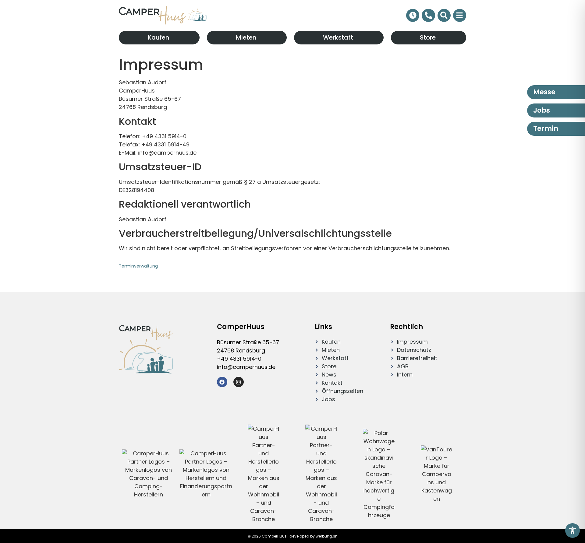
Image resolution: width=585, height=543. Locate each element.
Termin (545, 128)
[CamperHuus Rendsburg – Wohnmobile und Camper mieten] (163, 15)
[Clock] (412, 15)
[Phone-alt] (428, 15)
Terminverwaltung (138, 266)
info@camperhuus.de (246, 367)
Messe (544, 92)
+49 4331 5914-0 (239, 359)
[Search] (444, 15)
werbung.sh (327, 536)
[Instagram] (238, 382)
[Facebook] (222, 382)
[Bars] (459, 15)
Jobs (541, 110)
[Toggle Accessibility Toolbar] (572, 530)
